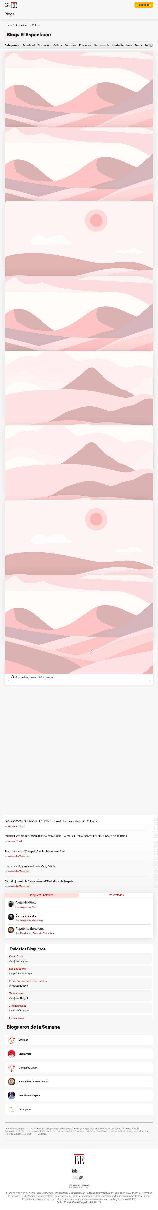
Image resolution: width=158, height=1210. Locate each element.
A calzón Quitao (21, 1010)
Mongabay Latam (27, 1067)
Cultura (57, 45)
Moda (138, 45)
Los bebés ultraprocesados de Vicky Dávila (30, 866)
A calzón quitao (17, 1005)
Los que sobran (17, 968)
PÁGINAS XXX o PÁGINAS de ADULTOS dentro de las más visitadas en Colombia (51, 821)
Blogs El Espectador (29, 35)
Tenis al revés (16, 993)
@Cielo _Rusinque (22, 973)
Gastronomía (101, 45)
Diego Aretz (24, 1053)
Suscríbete (144, 5)
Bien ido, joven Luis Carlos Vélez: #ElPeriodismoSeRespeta (39, 881)
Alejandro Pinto (16, 826)
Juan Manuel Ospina (29, 1095)
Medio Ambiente (122, 45)
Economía (85, 45)
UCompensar (25, 1109)
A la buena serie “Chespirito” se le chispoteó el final (35, 851)
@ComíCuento (21, 985)
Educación (44, 45)
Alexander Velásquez (19, 856)
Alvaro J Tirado (15, 841)
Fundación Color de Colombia (37, 933)
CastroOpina (16, 956)
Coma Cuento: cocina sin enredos (28, 981)
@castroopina (20, 961)
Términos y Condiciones (71, 1192)
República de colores (30, 929)
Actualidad (22, 25)
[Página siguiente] (91, 651)
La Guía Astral (16, 1018)
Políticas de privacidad (98, 1192)
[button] (153, 45)
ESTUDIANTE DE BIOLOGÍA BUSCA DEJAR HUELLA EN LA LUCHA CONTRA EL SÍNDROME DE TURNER (66, 836)
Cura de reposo (26, 916)
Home (8, 25)
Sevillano (23, 1039)
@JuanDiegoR (20, 998)
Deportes (70, 45)
